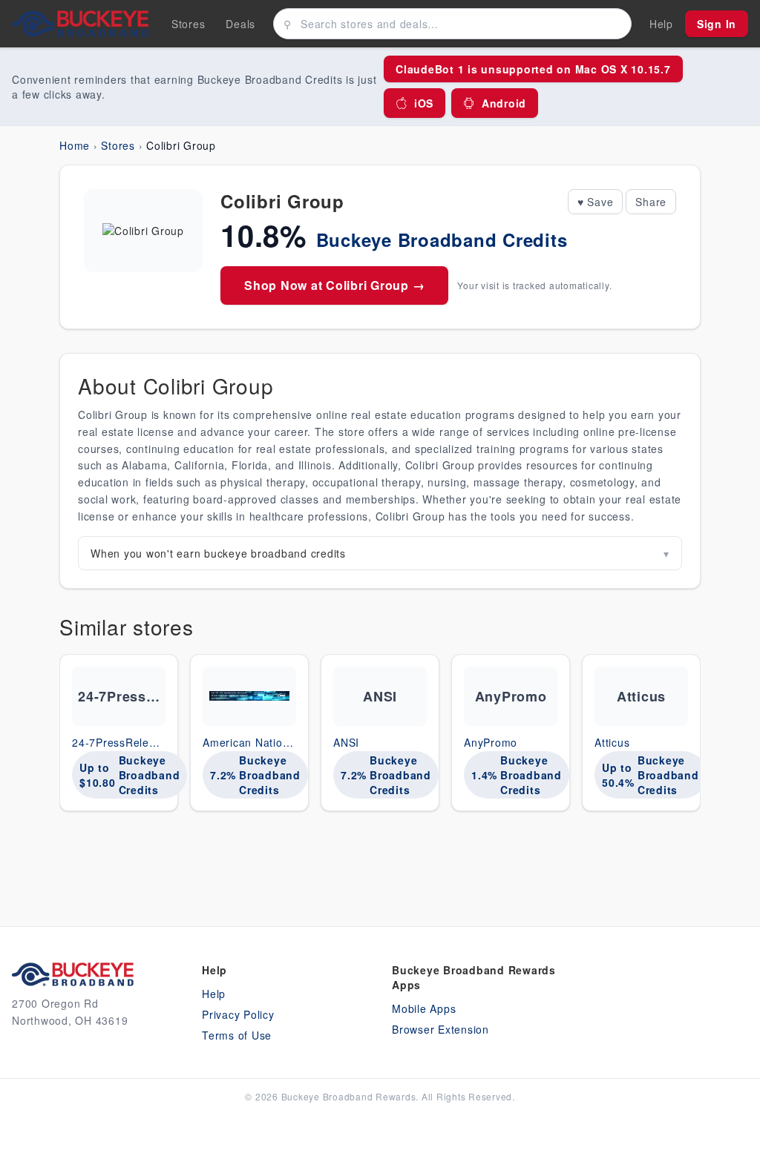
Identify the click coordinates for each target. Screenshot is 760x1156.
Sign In (716, 23)
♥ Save (595, 201)
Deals (240, 23)
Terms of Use (237, 1035)
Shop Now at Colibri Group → (334, 285)
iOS (423, 103)
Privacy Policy (238, 1014)
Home (74, 145)
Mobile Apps (424, 1008)
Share (650, 201)
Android (504, 103)
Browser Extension (440, 1029)
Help (214, 993)
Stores (188, 23)
